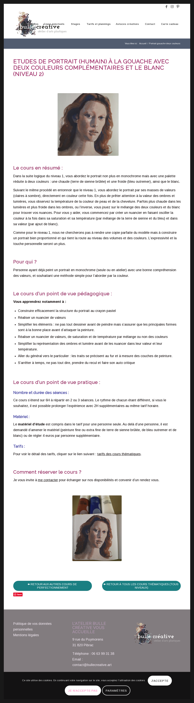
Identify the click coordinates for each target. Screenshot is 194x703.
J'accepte (159, 680)
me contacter (48, 480)
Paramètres (116, 690)
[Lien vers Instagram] (172, 6)
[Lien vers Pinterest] (178, 6)
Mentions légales (26, 635)
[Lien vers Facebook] (166, 6)
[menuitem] (29, 24)
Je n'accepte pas (82, 690)
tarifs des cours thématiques (119, 454)
